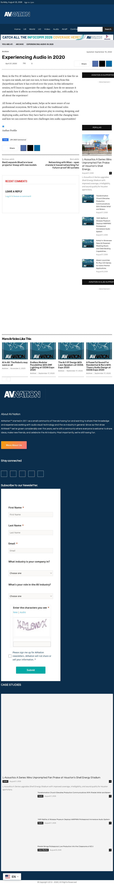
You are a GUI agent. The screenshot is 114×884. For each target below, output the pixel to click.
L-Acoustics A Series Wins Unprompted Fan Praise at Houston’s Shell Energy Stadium (51, 777)
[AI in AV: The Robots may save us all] (15, 350)
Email (11, 543)
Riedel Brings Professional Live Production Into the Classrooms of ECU (66, 846)
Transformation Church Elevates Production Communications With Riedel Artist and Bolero (74, 793)
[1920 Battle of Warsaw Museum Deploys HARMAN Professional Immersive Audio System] (88, 221)
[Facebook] (97, 2)
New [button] (15, 612)
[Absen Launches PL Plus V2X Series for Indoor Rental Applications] (88, 263)
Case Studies (43, 850)
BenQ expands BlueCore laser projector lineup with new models (19, 163)
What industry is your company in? (29, 561)
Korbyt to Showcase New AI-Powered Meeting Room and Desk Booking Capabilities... (104, 246)
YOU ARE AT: (7, 44)
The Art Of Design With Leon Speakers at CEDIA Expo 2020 (70, 365)
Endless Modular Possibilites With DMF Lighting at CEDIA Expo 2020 (42, 366)
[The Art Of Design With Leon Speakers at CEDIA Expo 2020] (71, 350)
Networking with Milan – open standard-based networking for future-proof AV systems (62, 165)
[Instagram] (101, 2)
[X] (108, 2)
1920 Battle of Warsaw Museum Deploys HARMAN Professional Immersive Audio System (74, 819)
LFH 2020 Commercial (18, 140)
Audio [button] (23, 612)
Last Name (14, 525)
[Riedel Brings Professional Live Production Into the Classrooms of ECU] (19, 856)
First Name (15, 507)
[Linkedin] (104, 2)
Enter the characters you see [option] (30, 607)
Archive (20, 44)
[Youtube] (111, 2)
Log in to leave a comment (18, 196)
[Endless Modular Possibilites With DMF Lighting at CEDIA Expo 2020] (43, 350)
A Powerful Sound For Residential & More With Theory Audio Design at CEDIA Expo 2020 (98, 366)
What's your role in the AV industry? (29, 584)
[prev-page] (4, 379)
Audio (5, 781)
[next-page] (9, 379)
